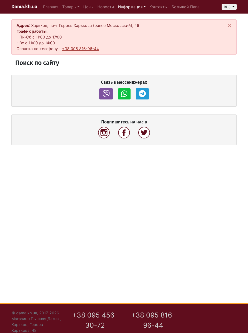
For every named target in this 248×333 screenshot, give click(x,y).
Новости (105, 6)
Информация (130, 6)
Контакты (158, 6)
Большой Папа (185, 6)
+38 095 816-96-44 (80, 48)
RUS (228, 7)
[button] (106, 93)
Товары (69, 6)
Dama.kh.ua (24, 6)
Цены (88, 6)
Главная (50, 6)
